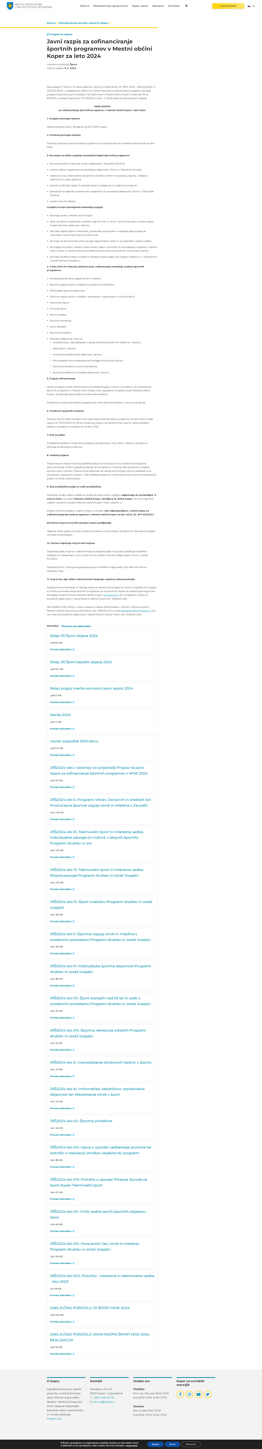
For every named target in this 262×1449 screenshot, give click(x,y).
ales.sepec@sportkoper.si (135, 610)
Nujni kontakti (228, 5)
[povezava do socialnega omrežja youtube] (198, 1394)
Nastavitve (191, 1444)
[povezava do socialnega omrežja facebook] (180, 1394)
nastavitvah (131, 1445)
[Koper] (29, 5)
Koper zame (140, 6)
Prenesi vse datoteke (76, 626)
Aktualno (158, 6)
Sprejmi (155, 1444)
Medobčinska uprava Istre (110, 6)
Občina (84, 6)
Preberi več (54, 1418)
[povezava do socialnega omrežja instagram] (189, 1394)
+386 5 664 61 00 (103, 1397)
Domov (51, 22)
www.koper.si (111, 595)
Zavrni (173, 1444)
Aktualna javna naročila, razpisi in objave (83, 22)
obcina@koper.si (104, 1401)
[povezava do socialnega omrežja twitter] (207, 1394)
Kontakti (174, 6)
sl (253, 6)
